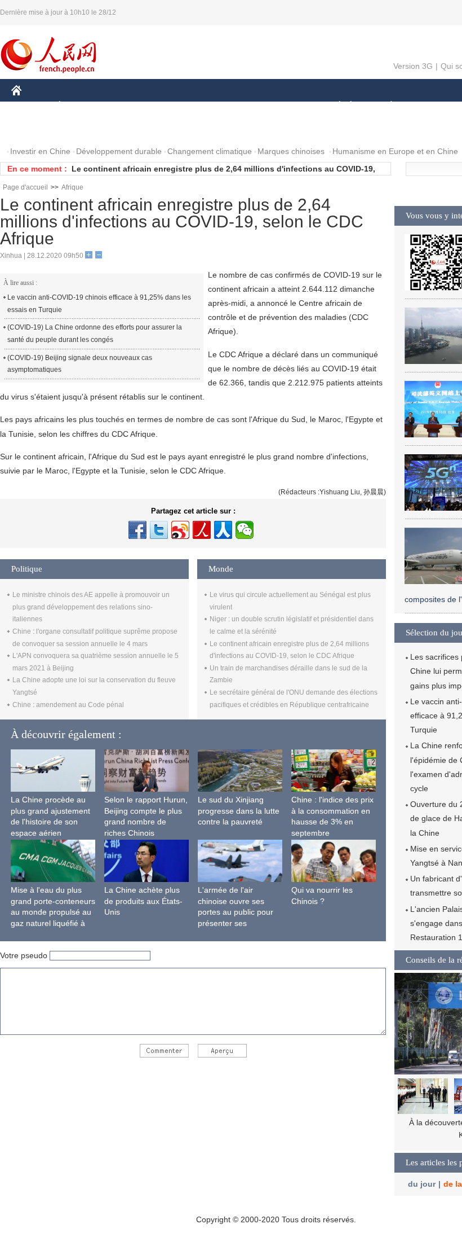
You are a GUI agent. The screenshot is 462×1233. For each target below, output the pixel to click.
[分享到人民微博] (202, 530)
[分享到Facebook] (137, 530)
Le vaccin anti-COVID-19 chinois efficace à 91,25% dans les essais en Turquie (99, 303)
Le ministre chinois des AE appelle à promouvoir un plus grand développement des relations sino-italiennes (91, 607)
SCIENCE (231, 106)
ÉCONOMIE (80, 106)
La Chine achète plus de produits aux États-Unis (143, 900)
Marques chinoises (291, 151)
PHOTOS (84, 129)
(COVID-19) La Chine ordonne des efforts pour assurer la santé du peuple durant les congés (94, 333)
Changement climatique (209, 151)
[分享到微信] (245, 530)
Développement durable (119, 151)
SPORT (431, 106)
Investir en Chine (40, 151)
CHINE (31, 106)
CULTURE (283, 106)
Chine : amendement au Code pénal (68, 705)
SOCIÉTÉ (334, 106)
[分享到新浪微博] (180, 530)
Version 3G (413, 66)
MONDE (133, 106)
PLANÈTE (385, 106)
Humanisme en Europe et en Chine (395, 151)
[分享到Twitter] (159, 530)
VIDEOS (130, 129)
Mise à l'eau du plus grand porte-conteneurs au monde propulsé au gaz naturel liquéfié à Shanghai (53, 911)
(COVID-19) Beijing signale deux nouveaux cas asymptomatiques (79, 364)
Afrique (72, 187)
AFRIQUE (181, 106)
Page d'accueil (25, 187)
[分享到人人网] (223, 530)
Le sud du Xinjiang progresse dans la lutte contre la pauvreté (238, 810)
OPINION (36, 129)
